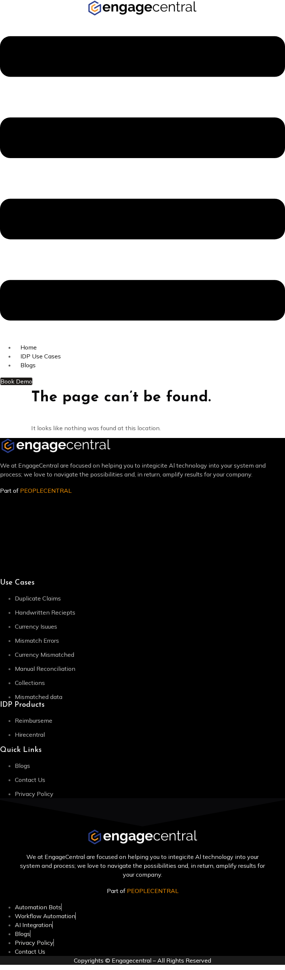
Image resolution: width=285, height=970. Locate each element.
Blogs (28, 365)
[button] (142, 179)
